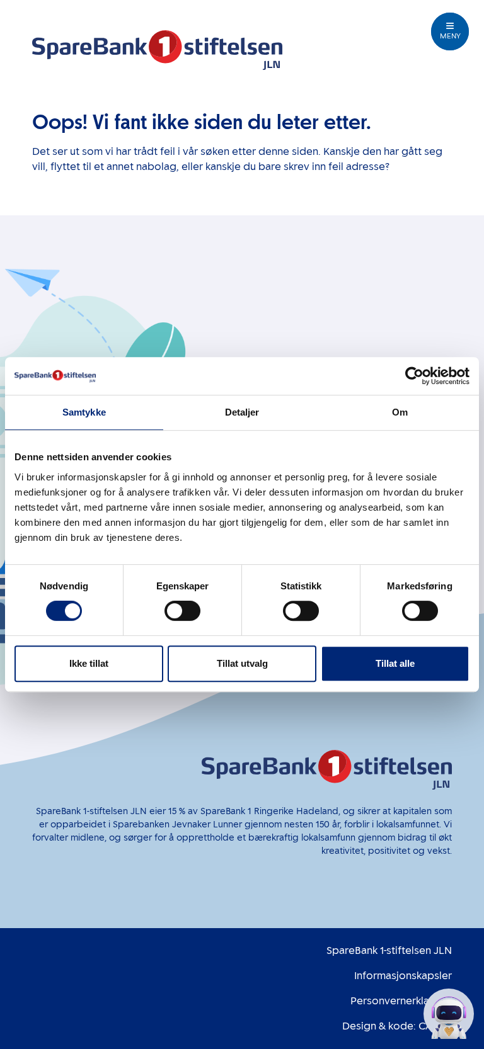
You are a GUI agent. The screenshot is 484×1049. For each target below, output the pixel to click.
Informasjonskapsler (403, 976)
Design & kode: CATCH (397, 1026)
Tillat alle (395, 663)
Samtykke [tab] (84, 412)
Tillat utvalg (242, 663)
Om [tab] (400, 412)
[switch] (182, 611)
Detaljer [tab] (242, 412)
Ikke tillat (88, 663)
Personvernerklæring (401, 1001)
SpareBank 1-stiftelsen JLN (389, 950)
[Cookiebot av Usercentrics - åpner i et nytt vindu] (414, 375)
